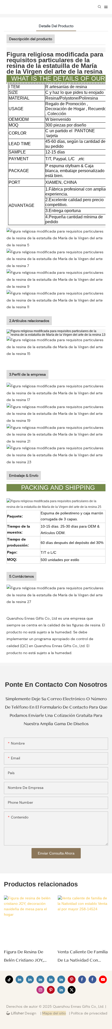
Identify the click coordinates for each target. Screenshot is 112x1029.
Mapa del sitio (54, 1013)
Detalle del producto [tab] (56, 26)
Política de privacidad (89, 1013)
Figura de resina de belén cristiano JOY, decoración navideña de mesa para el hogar (28, 957)
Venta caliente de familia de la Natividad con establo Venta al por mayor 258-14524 (83, 957)
